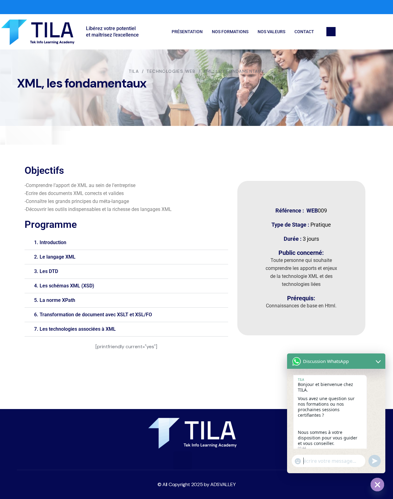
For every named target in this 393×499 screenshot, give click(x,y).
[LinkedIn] (369, 7)
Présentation (187, 31)
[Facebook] (357, 7)
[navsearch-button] (331, 31)
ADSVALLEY (222, 484)
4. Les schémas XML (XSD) (64, 286)
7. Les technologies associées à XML (75, 329)
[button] (126, 243)
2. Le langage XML (55, 257)
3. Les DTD (46, 271)
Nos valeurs (271, 31)
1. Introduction (50, 242)
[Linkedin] (202, 460)
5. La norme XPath (54, 300)
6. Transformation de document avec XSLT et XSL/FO (93, 315)
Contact (304, 31)
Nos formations (230, 31)
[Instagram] (382, 7)
